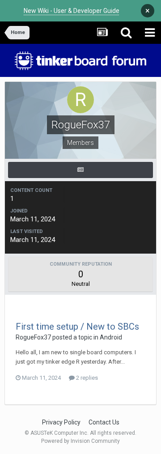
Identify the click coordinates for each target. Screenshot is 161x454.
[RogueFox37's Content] (80, 170)
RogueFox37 (33, 337)
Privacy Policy (61, 422)
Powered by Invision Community (80, 441)
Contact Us (104, 422)
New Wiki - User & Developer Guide (71, 10)
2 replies (86, 377)
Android (111, 337)
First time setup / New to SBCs (77, 326)
